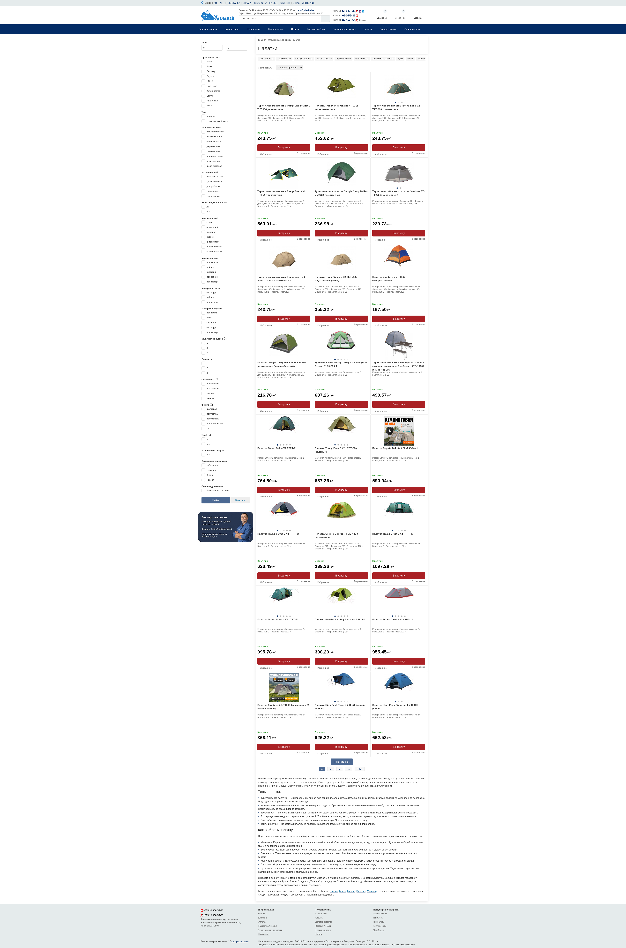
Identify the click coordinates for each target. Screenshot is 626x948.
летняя (210, 398)
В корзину (284, 147)
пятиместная (213, 161)
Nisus (209, 105)
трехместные (284, 58)
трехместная (213, 151)
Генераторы (378, 922)
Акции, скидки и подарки (270, 930)
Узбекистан (212, 465)
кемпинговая (213, 196)
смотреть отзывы (239, 941)
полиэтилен (213, 276)
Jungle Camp (213, 91)
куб (208, 428)
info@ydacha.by (306, 10)
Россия (210, 479)
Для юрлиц (308, 3)
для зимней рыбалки (383, 58)
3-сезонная (213, 388)
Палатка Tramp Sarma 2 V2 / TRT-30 (278, 533)
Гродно (351, 891)
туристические (343, 58)
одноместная (214, 141)
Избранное (400, 14)
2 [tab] (391, 102)
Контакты (220, 3)
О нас (296, 3)
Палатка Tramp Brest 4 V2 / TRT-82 (278, 619)
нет (208, 211)
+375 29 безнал (350, 20)
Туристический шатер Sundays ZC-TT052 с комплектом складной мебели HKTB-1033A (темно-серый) (398, 366)
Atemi (209, 61)
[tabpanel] (398, 174)
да (208, 206)
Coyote (210, 76)
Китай (210, 475)
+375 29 (344, 11)
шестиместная (214, 166)
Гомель (334, 891)
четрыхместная (215, 156)
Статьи (318, 934)
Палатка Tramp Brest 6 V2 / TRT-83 (393, 533)
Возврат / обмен (323, 926)
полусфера (213, 418)
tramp (410, 58)
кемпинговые (361, 58)
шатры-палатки (324, 58)
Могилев (372, 891)
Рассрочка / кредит (266, 3)
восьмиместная (215, 136)
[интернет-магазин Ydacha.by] (217, 15)
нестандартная (215, 423)
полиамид (212, 312)
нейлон (210, 267)
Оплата (247, 3)
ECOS (210, 81)
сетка (209, 317)
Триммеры (378, 918)
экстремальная (215, 176)
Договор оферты (323, 922)
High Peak (212, 86)
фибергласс (213, 241)
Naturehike (212, 100)
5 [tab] (358, 359)
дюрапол (211, 232)
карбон (210, 236)
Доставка (234, 3)
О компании (321, 913)
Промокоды (263, 934)
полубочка (212, 413)
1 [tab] (373, 102)
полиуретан (213, 262)
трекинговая (213, 191)
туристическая (214, 181)
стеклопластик (214, 251)
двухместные (266, 58)
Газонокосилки (380, 913)
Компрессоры (379, 926)
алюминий (212, 227)
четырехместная (215, 131)
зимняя (210, 393)
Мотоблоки (378, 930)
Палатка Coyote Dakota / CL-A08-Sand (395, 448)
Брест (342, 891)
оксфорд (211, 272)
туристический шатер (218, 121)
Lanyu (210, 95)
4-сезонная (213, 383)
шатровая (212, 409)
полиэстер (212, 281)
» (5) (359, 768)
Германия (212, 470)
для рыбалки (213, 186)
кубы (400, 58)
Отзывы (285, 3)
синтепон (211, 322)
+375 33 (344, 15)
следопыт (422, 58)
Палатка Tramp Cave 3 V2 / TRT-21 (392, 619)
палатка (211, 116)
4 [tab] (348, 359)
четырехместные (303, 58)
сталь (209, 222)
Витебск (361, 891)
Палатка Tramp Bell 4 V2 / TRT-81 (277, 448)
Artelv (209, 66)
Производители (323, 930)
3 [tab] (409, 102)
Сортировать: (265, 67)
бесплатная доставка (218, 490)
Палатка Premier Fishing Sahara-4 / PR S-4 (340, 619)
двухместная (213, 146)
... (349, 768)
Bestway (211, 71)
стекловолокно (214, 246)
